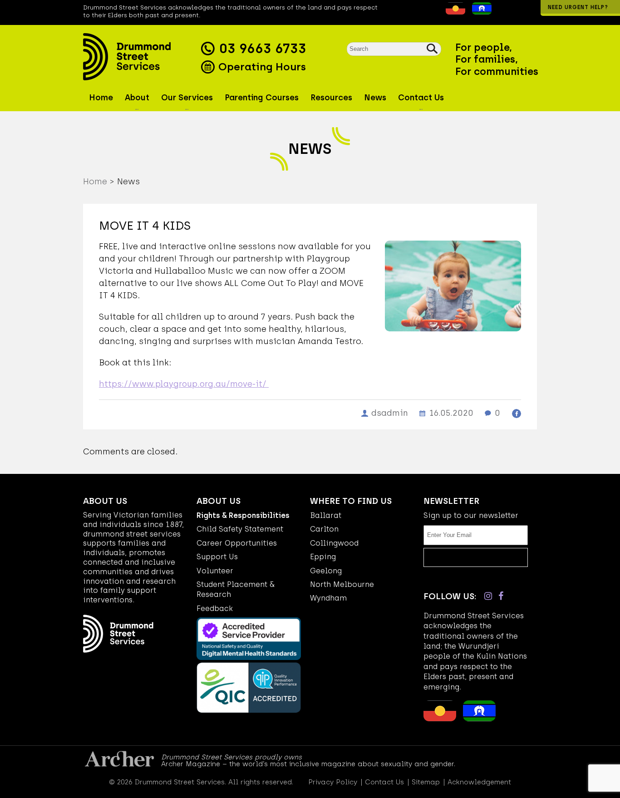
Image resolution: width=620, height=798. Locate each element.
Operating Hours (261, 66)
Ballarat (325, 515)
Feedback (215, 608)
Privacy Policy (332, 782)
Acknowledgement (479, 782)
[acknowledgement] (439, 12)
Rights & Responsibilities (243, 515)
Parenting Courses (262, 98)
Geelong (326, 570)
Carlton (324, 529)
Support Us (217, 556)
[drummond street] (140, 56)
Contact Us (384, 782)
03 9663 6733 (262, 48)
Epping (323, 556)
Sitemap (426, 782)
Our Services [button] (187, 98)
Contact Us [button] (421, 98)
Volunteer (215, 570)
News (375, 98)
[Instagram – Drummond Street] (488, 596)
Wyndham (328, 598)
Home (101, 98)
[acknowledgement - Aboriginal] (453, 12)
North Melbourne (342, 584)
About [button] (137, 98)
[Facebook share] (516, 413)
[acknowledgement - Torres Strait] (479, 12)
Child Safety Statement (240, 529)
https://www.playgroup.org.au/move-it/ (184, 384)
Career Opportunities (237, 543)
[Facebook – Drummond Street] (500, 596)
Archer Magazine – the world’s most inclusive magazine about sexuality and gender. (308, 764)
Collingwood (334, 543)
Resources (331, 98)
